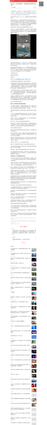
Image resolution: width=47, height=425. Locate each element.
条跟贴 (23, 242)
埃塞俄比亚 (29, 29)
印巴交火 (21, 16)
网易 (11, 1)
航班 (29, 14)
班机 (22, 62)
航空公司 (23, 67)
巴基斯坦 (17, 12)
